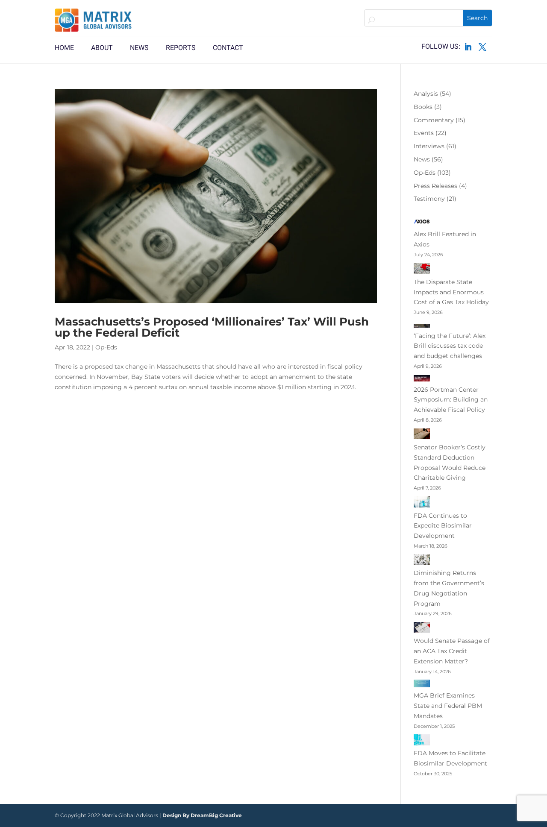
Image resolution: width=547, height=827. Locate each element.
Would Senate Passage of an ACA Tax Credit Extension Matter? (452, 651)
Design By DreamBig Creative (202, 815)
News (422, 159)
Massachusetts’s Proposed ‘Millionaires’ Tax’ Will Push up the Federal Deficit (212, 327)
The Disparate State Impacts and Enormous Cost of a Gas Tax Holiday (451, 292)
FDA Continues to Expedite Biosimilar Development (443, 526)
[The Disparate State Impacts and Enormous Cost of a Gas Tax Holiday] (422, 270)
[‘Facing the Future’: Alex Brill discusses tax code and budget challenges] (422, 326)
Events (424, 133)
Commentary (434, 120)
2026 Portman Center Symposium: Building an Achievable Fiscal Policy (451, 400)
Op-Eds (106, 347)
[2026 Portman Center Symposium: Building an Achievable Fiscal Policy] (422, 380)
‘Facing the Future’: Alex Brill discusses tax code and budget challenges (449, 346)
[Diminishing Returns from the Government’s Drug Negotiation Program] (422, 561)
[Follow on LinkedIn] (468, 47)
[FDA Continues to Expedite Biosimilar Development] (422, 503)
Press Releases (435, 186)
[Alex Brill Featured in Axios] (422, 223)
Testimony (429, 198)
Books (423, 107)
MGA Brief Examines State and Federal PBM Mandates (448, 706)
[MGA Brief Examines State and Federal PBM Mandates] (422, 685)
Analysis (426, 93)
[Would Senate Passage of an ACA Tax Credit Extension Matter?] (422, 629)
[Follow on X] (482, 47)
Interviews (429, 146)
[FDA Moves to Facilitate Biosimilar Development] (422, 741)
